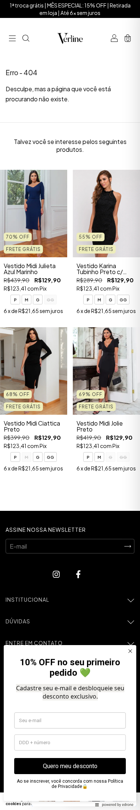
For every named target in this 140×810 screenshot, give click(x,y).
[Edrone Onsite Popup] (70, 405)
